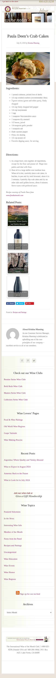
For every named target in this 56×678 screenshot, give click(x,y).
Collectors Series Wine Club (16, 400)
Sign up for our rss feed (30, 594)
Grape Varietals (10, 433)
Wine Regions (10, 579)
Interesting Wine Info (13, 525)
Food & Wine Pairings (13, 420)
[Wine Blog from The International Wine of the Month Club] (28, 8)
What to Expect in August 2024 (17, 467)
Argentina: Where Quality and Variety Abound (23, 460)
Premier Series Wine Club (15, 379)
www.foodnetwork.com (14, 195)
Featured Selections (12, 512)
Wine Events (9, 566)
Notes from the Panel (13, 539)
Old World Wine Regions (14, 426)
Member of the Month (13, 532)
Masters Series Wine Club (15, 393)
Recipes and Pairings (19, 312)
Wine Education (10, 559)
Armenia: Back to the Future (16, 473)
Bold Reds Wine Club (13, 386)
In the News (9, 518)
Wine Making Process (13, 440)
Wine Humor (9, 572)
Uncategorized (10, 552)
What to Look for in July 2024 (17, 480)
